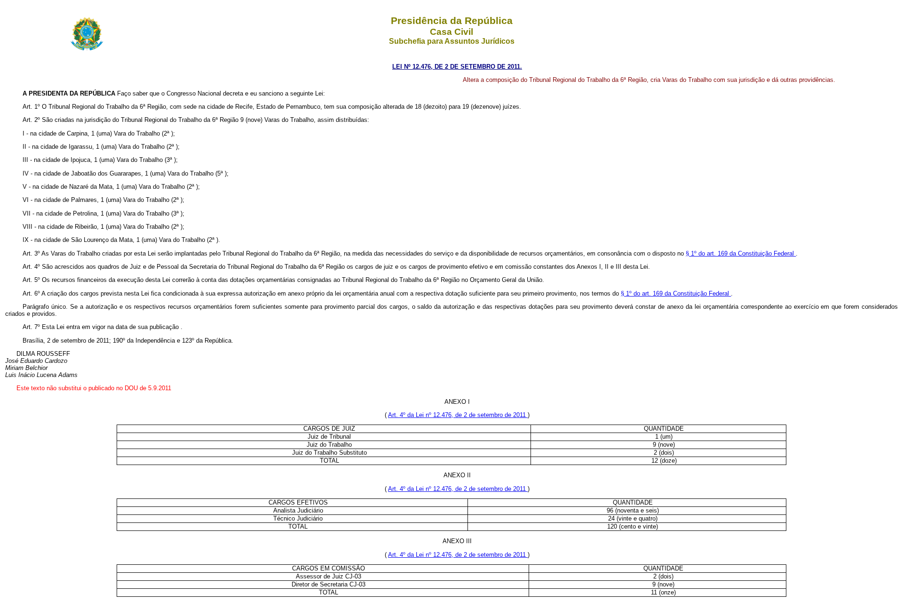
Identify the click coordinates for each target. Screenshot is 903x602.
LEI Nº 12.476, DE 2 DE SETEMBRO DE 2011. (457, 66)
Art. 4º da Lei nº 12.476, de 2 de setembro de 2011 (458, 414)
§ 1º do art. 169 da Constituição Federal (741, 253)
